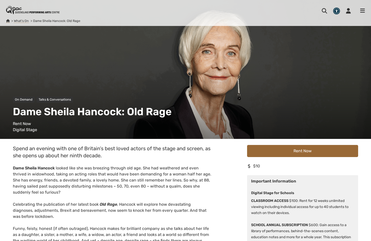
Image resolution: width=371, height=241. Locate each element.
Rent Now (303, 150)
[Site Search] (324, 11)
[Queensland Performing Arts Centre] (8, 21)
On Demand (24, 99)
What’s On (21, 21)
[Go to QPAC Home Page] (33, 10)
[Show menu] (361, 11)
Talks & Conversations (55, 99)
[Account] (348, 11)
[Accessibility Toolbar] (336, 11)
